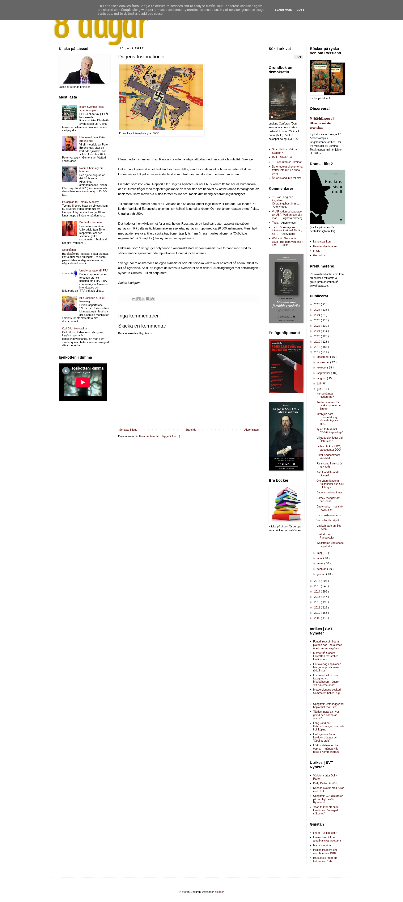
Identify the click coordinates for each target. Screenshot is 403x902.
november (323, 362)
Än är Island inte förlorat (286, 178)
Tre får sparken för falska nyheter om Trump (329, 405)
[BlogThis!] (138, 299)
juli (319, 383)
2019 (317, 341)
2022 (317, 325)
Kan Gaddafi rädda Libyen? (328, 474)
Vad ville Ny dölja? (328, 520)
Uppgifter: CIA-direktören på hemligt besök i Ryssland (328, 799)
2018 (317, 347)
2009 (317, 618)
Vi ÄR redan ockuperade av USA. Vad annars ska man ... (287, 215)
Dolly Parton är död (324, 783)
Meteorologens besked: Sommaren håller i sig (327, 691)
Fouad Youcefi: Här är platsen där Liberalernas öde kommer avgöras (327, 645)
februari (322, 568)
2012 (317, 602)
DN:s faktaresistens (329, 515)
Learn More (283, 9)
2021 (317, 331)
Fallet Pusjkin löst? (324, 832)
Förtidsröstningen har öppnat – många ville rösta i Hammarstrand (326, 748)
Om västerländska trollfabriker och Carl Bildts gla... (330, 484)
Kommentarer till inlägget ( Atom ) (159, 436)
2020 (317, 336)
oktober (322, 367)
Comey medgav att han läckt (328, 499)
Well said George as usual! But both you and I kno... (287, 241)
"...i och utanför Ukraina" (287, 162)
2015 (317, 586)
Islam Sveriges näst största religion (91, 108)
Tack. (275, 222)
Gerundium (319, 255)
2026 (317, 304)
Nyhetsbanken (322, 241)
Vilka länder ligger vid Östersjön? (330, 439)
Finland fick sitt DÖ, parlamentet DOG (329, 448)
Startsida (190, 429)
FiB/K (316, 250)
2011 (317, 607)
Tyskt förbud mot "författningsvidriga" (330, 430)
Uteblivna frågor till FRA (93, 270)
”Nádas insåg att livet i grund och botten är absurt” (326, 715)
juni (319, 389)
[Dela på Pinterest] (152, 299)
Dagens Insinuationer (329, 492)
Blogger (219, 891)
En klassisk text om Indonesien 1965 (325, 859)
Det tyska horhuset (90, 222)
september (324, 373)
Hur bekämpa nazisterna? (325, 395)
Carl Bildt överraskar (74, 328)
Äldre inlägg (251, 429)
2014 (317, 591)
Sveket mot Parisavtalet (325, 536)
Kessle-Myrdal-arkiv (325, 246)
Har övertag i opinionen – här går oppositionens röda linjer (328, 667)
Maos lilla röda (322, 845)
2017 (317, 352)
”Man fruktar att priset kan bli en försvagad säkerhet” (326, 810)
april (320, 558)
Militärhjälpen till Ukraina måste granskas (322, 123)
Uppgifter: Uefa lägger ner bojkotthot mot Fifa (328, 705)
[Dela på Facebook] (148, 299)
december (323, 356)
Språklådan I (69, 249)
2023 (317, 320)
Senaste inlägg (128, 429)
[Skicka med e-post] (134, 299)
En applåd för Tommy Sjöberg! (80, 201)
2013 (317, 596)
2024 (317, 315)
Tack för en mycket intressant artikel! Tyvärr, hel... (287, 230)
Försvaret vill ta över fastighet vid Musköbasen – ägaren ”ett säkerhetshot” (326, 680)
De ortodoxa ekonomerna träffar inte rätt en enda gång (287, 170)
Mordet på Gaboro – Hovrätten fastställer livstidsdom (325, 656)
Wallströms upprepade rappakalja (330, 544)
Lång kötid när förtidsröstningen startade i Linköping (328, 726)
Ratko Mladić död (282, 157)
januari (321, 574)
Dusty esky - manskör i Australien (330, 508)
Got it (301, 9)
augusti (322, 378)
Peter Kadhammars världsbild (328, 456)
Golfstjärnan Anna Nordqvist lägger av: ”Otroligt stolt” (325, 737)
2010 (317, 612)
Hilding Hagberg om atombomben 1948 (325, 851)
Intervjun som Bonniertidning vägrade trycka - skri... (328, 418)
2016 (317, 580)
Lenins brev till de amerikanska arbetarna (327, 839)
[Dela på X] (143, 299)
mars (320, 563)
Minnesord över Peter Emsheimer (92, 139)
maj (320, 553)
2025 (317, 309)
